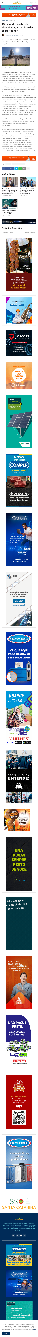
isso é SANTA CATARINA (18, 164)
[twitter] (17, 1235)
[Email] (24, 168)
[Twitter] (16, 168)
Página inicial (5, 21)
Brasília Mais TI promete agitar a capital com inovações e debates (9, 212)
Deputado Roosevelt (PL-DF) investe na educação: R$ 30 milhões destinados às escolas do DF (27, 191)
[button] (2, 2)
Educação (12, 21)
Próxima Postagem (30, 233)
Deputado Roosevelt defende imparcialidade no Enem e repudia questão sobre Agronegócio (9, 191)
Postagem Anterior (8, 233)
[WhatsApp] (20, 168)
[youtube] (20, 1235)
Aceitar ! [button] (6, 1334)
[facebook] (13, 1235)
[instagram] (24, 1235)
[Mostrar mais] (28, 168)
